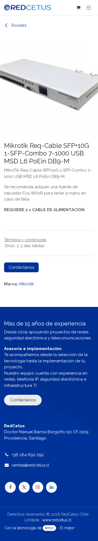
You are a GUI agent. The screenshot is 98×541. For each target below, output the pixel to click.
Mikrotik (26, 284)
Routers (18, 25)
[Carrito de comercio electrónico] (78, 7)
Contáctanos (21, 267)
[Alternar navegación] (89, 7)
